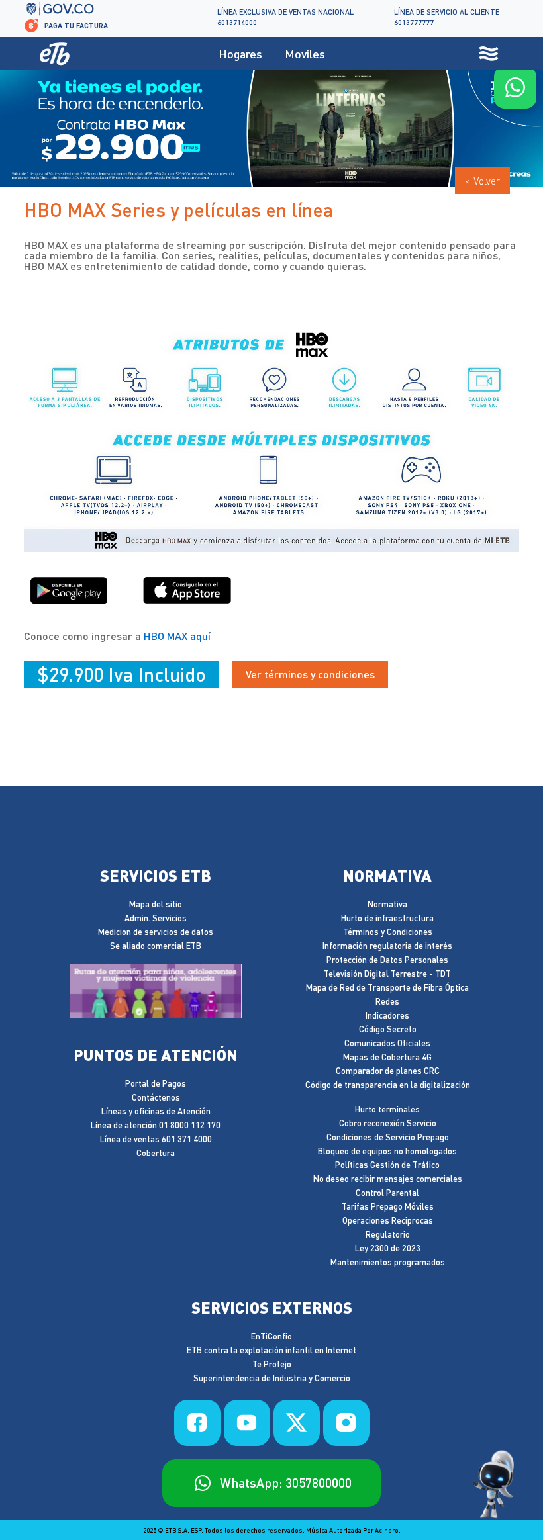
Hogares (240, 53)
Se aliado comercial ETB (155, 945)
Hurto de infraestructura (387, 918)
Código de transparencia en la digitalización (387, 1084)
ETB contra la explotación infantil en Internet (271, 1350)
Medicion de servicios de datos (155, 932)
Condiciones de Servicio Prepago (387, 1137)
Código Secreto (388, 1029)
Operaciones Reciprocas (387, 1220)
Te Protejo (271, 1364)
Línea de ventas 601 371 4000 (156, 1139)
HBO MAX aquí (177, 636)
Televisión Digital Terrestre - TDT (387, 973)
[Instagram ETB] (346, 1423)
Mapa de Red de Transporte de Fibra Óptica (387, 987)
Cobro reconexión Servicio (387, 1123)
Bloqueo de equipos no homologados (387, 1151)
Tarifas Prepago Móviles (388, 1206)
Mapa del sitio (155, 904)
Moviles (305, 53)
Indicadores (387, 1015)
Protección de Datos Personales (387, 959)
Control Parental (387, 1192)
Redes (387, 1001)
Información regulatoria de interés (387, 945)
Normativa (387, 904)
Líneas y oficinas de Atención (156, 1111)
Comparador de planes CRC (388, 1070)
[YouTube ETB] (247, 1423)
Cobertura (155, 1153)
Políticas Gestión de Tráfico (387, 1164)
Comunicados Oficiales (387, 1043)
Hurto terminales (387, 1109)
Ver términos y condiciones (310, 674)
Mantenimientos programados (387, 1262)
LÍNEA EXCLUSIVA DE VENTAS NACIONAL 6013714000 (285, 17)
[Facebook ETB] (197, 1423)
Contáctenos (156, 1097)
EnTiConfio (271, 1336)
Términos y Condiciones (387, 932)
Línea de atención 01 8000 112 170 (156, 1125)
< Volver (482, 180)
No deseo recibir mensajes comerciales (387, 1178)
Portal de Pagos (155, 1083)
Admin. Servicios (155, 918)
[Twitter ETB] (296, 1423)
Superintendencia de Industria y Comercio (271, 1378)
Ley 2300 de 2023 (387, 1248)
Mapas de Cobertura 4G (387, 1057)
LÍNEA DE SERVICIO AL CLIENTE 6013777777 (446, 17)
